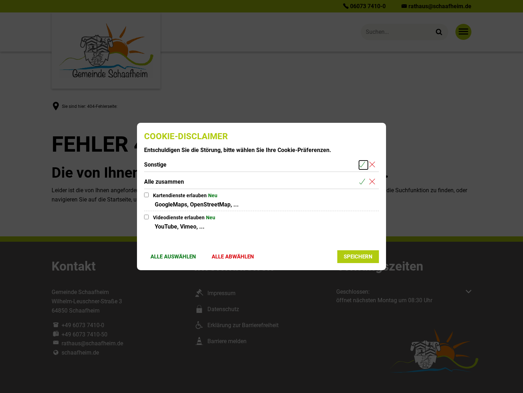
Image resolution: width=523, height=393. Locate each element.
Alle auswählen (173, 256)
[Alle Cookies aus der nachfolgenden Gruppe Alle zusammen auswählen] (363, 182)
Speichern (358, 256)
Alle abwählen (233, 256)
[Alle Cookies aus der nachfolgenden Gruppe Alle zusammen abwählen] (373, 182)
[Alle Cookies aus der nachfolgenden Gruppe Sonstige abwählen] (373, 165)
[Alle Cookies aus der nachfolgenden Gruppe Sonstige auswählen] (363, 165)
